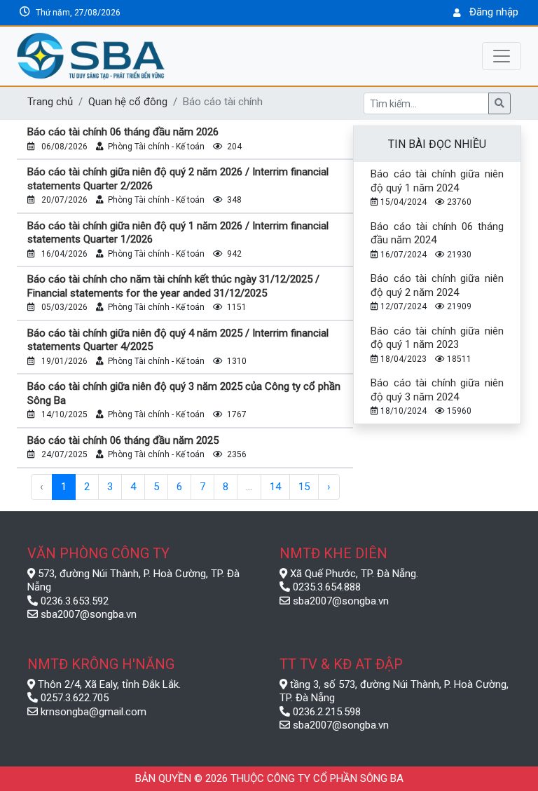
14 (275, 486)
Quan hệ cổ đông (127, 101)
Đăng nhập (493, 12)
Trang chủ (50, 101)
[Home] (157, 56)
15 (304, 486)
